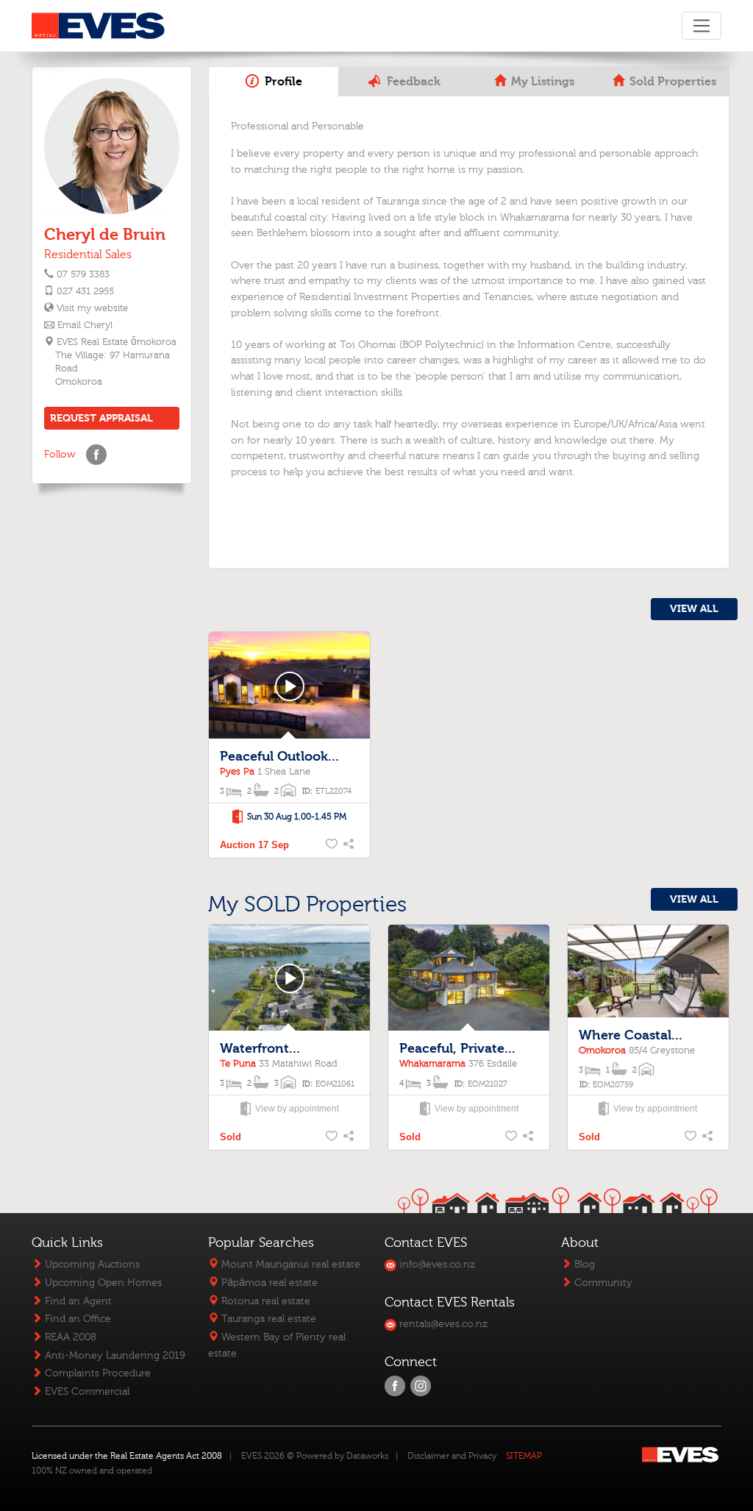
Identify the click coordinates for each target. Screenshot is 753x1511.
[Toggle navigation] (701, 26)
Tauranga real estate (267, 1318)
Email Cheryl (85, 325)
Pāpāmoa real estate (268, 1282)
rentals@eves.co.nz (442, 1324)
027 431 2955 (85, 291)
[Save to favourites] (332, 845)
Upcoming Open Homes (102, 1282)
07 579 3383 (83, 274)
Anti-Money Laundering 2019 (113, 1355)
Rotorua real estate (264, 1301)
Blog (583, 1264)
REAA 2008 (69, 1337)
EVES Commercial (85, 1391)
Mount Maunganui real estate (289, 1264)
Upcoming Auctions (91, 1264)
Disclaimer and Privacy (451, 1456)
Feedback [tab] (412, 81)
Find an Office (76, 1318)
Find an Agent (77, 1301)
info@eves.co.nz (435, 1264)
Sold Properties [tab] (671, 81)
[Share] (350, 845)
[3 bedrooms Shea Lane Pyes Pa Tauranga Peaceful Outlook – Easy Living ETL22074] (289, 686)
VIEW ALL (694, 608)
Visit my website (91, 308)
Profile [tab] (282, 81)
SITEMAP (524, 1456)
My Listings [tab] (541, 81)
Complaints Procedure (96, 1373)
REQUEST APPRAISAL (101, 418)
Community (601, 1282)
